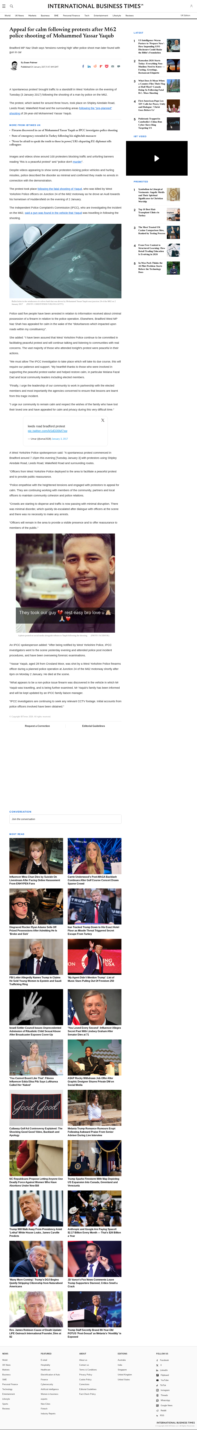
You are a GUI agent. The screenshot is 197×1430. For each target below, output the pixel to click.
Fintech (44, 1409)
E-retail (44, 1360)
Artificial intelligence (50, 1389)
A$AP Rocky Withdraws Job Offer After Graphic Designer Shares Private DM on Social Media (91, 1081)
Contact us (84, 1365)
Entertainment (101, 15)
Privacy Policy (85, 1375)
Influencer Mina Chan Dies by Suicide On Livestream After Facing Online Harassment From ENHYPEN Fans (34, 880)
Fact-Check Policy (87, 1394)
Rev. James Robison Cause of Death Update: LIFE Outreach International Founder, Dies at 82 (35, 1333)
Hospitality (45, 1365)
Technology (7, 1389)
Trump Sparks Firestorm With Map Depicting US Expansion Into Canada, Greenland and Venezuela (93, 1182)
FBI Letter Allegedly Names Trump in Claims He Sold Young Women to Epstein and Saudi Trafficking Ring (35, 981)
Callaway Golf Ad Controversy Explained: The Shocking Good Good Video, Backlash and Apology (35, 1132)
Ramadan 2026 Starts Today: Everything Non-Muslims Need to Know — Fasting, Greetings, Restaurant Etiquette (151, 66)
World (7, 15)
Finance (44, 1379)
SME (56, 15)
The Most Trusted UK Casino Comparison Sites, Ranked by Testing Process (151, 230)
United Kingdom (125, 1375)
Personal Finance (71, 15)
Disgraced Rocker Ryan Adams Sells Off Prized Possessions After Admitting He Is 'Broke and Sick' (33, 930)
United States (124, 1379)
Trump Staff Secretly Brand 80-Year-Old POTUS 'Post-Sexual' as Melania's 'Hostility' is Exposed (94, 1333)
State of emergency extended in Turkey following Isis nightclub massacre (54, 136)
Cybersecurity (47, 1384)
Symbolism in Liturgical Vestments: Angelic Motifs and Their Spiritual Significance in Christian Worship (151, 195)
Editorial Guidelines (93, 726)
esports (44, 1399)
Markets (32, 15)
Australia (122, 1360)
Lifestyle (117, 15)
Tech (86, 15)
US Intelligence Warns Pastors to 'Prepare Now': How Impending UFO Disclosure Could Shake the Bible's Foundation (151, 46)
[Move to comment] (118, 66)
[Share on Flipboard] (101, 66)
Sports (5, 1404)
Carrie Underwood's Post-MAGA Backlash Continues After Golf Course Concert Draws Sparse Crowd (93, 880)
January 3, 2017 (60, 438)
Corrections (84, 1384)
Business (45, 15)
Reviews (130, 15)
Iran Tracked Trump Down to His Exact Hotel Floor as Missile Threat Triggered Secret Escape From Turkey (93, 930)
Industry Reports (48, 1413)
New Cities (45, 1404)
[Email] (112, 66)
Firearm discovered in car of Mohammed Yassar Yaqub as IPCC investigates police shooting (65, 130)
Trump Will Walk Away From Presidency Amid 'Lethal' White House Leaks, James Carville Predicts (35, 1232)
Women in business (49, 1394)
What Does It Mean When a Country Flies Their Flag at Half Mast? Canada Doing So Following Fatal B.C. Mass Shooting (151, 86)
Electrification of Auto (50, 1375)
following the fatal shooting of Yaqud (60, 188)
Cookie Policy (85, 1379)
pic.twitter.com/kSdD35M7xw (47, 431)
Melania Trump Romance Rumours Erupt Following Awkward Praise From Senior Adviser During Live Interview (91, 1132)
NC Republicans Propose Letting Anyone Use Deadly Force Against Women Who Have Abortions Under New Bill (36, 1182)
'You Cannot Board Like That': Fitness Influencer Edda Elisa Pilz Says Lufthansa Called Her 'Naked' (33, 1081)
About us (83, 1360)
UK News (19, 15)
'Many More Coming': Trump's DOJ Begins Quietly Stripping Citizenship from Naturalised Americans (36, 1283)
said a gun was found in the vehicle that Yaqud (53, 212)
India (120, 1365)
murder (77, 161)
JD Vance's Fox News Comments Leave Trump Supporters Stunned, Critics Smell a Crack (93, 1283)
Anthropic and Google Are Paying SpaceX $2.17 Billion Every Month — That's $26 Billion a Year (94, 1232)
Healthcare (45, 1370)
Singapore (122, 1370)
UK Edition (185, 15)
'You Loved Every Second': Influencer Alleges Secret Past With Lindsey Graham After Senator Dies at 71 (94, 1031)
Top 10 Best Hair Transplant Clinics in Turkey (148, 212)
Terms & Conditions (88, 1370)
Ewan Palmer (30, 62)
